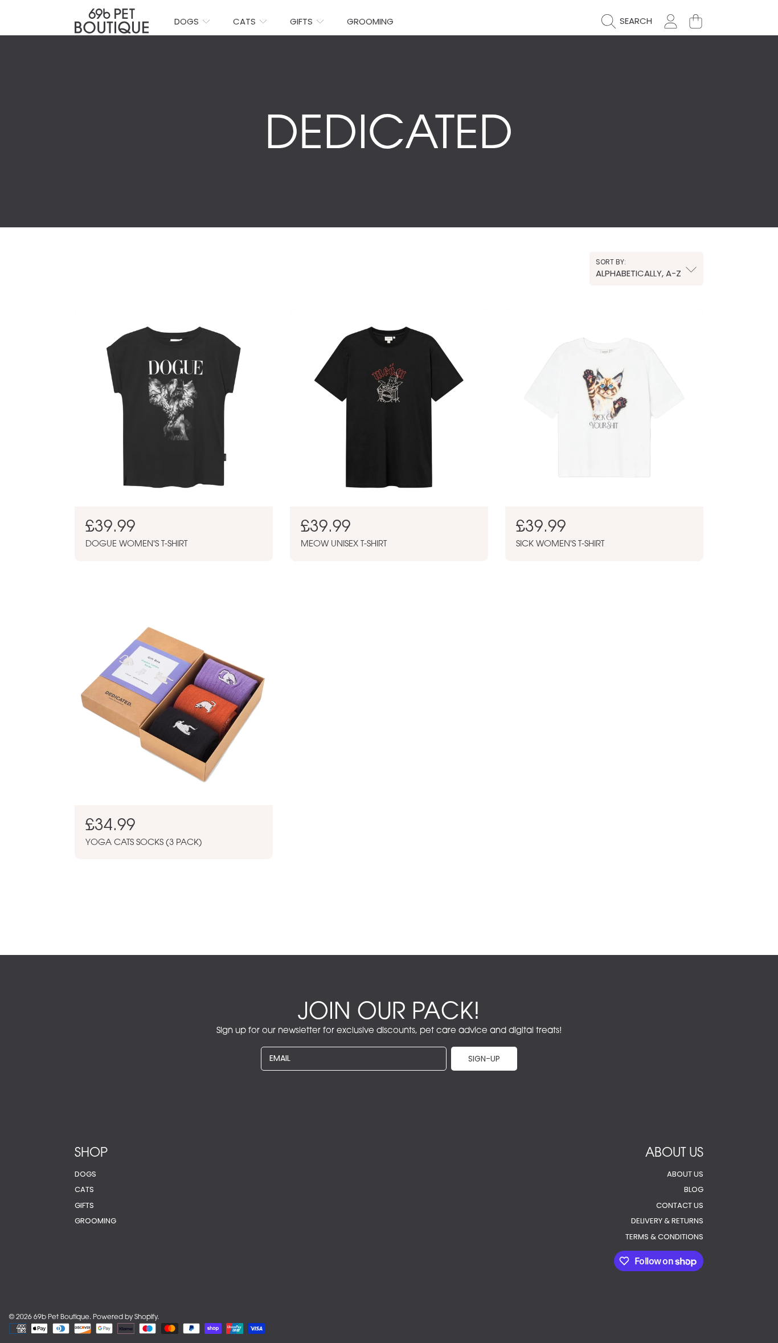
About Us (685, 1174)
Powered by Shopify (125, 1316)
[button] (629, 21)
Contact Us (679, 1205)
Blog (693, 1189)
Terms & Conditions (664, 1236)
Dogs (187, 21)
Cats (245, 21)
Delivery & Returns (667, 1220)
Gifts (302, 21)
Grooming (95, 1220)
